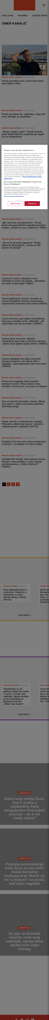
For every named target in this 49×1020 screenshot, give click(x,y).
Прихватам (32, 203)
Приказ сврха (16, 203)
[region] (24, 177)
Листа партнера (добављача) (14, 196)
